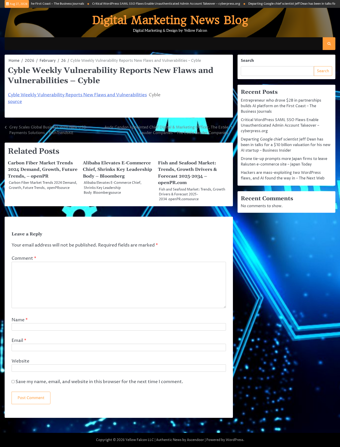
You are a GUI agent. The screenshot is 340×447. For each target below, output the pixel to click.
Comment (24, 258)
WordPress (234, 440)
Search (247, 60)
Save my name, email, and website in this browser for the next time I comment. (99, 382)
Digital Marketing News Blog (170, 20)
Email (19, 341)
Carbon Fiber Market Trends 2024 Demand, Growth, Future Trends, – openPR (42, 169)
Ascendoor (195, 440)
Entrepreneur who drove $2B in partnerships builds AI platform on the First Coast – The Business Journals (281, 106)
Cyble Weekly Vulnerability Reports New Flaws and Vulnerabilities (77, 95)
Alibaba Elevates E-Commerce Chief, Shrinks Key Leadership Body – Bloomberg (117, 169)
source (15, 102)
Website (20, 361)
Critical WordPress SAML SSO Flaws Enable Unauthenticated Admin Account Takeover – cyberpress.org (156, 4)
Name (20, 320)
